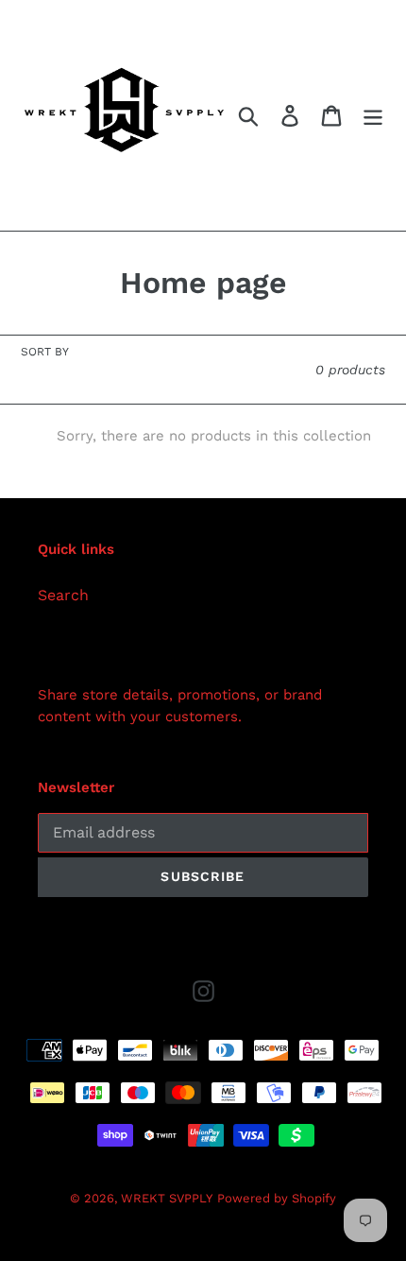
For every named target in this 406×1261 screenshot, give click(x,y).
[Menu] (373, 116)
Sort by (45, 351)
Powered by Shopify (276, 1198)
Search (63, 595)
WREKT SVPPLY (166, 1198)
